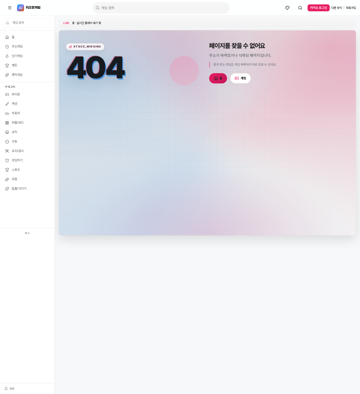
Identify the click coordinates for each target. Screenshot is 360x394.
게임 (243, 78)
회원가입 (351, 8)
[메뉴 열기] (9, 7)
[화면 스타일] (287, 7)
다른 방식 (336, 8)
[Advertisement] (27, 309)
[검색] (300, 7)
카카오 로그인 (318, 8)
